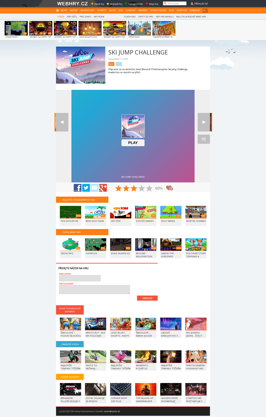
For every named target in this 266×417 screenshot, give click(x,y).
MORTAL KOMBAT (196, 220)
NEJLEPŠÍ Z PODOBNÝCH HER (78, 199)
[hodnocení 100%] (149, 188)
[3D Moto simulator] (62, 122)
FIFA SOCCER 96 (69, 220)
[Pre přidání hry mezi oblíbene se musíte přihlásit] (169, 188)
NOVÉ (64, 10)
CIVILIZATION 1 (11, 37)
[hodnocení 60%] (134, 188)
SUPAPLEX (91, 253)
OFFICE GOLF (134, 37)
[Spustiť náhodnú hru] (204, 139)
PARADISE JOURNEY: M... (163, 37)
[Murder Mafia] (204, 122)
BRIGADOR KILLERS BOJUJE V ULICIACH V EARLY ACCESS (71, 402)
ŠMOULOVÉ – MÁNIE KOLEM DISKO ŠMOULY (144, 335)
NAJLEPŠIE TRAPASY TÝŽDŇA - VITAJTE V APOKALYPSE (121, 370)
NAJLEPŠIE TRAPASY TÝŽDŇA (171, 367)
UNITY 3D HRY (145, 16)
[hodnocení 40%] (126, 188)
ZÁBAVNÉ (195, 10)
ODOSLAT (147, 298)
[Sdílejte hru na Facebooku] (77, 188)
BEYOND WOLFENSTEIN (144, 255)
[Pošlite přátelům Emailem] (94, 188)
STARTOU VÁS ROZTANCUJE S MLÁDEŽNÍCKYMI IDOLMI (195, 402)
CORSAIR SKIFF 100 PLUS (119, 399)
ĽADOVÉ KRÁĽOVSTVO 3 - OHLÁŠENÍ (170, 335)
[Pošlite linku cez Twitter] (86, 188)
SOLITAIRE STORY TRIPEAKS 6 (196, 255)
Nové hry (99, 3)
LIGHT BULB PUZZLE (88, 37)
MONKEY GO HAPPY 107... (41, 37)
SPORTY (101, 10)
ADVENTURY (87, 10)
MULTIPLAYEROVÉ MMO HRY (191, 16)
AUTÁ (112, 10)
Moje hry (153, 3)
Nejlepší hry (116, 3)
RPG (171, 10)
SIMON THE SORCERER (167, 255)
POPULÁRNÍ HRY (71, 232)
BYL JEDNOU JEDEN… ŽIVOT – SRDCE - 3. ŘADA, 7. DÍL (195, 337)
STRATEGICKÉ (158, 10)
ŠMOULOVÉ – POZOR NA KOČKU (71, 334)
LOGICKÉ (130, 10)
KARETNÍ (182, 10)
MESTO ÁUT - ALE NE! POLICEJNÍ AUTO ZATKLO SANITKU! (95, 337)
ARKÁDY (143, 10)
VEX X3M (115, 220)
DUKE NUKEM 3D (120, 253)
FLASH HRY (129, 16)
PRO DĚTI (72, 16)
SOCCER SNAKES (145, 220)
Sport (111, 64)
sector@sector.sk (112, 411)
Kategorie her (135, 3)
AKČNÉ (73, 10)
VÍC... (205, 10)
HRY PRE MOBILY (164, 16)
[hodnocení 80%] (142, 188)
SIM (121, 10)
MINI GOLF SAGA (95, 220)
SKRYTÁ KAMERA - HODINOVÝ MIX (196, 367)
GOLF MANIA (168, 220)
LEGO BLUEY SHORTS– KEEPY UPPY (120, 335)
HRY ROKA (99, 16)
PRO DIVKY (85, 16)
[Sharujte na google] (103, 188)
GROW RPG (67, 253)
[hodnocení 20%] (119, 188)
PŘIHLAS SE (201, 3)
